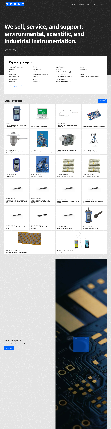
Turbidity (82, 74)
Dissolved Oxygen (14, 76)
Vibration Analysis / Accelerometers (89, 76)
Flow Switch (36, 67)
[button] (102, 4)
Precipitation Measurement (63, 81)
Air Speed (11, 69)
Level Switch (36, 81)
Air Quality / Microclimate (16, 67)
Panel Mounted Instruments (64, 76)
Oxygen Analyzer (60, 74)
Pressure (82, 67)
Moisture (58, 69)
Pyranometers (83, 69)
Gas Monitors (36, 72)
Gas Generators (37, 69)
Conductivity (12, 74)
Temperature (83, 72)
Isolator (35, 79)
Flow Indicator (13, 79)
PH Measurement (61, 79)
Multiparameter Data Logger (64, 72)
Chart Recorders (13, 72)
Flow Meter (12, 81)
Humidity (35, 76)
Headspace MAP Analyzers (40, 74)
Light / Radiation (60, 67)
